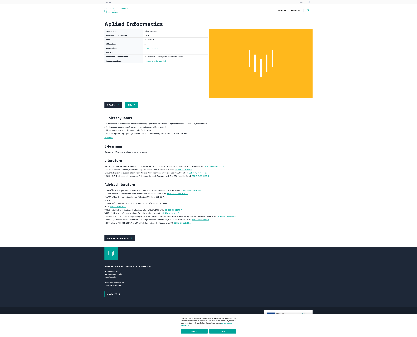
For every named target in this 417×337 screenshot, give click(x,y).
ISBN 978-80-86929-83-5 (177, 193)
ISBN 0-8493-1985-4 (200, 176)
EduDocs (282, 10)
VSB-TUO (107, 2)
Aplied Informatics (151, 48)
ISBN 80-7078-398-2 (183, 169)
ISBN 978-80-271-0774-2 (191, 190)
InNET (302, 2)
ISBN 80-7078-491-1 (118, 207)
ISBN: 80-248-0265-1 (197, 173)
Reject (223, 331)
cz (311, 2)
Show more (108, 137)
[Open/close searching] (308, 10)
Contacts (295, 10)
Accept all (194, 331)
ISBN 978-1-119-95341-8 (227, 216)
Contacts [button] (112, 294)
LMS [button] (130, 105)
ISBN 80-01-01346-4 (173, 210)
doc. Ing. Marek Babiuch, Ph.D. (155, 61)
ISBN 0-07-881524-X (182, 223)
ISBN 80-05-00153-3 (170, 213)
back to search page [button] (118, 238)
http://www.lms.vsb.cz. (214, 166)
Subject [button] (111, 105)
